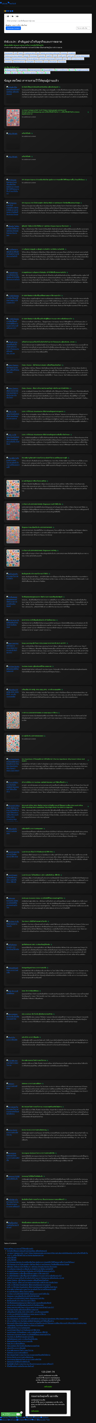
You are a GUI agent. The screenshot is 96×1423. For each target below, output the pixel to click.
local (8, 73)
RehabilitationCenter (19, 59)
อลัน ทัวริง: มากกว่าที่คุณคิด (16, 1348)
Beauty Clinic (11, 70)
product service (30, 73)
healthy (49, 56)
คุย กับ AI (13, 3)
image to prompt (82, 70)
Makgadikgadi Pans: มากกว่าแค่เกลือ (20, 1341)
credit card (62, 56)
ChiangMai (30, 62)
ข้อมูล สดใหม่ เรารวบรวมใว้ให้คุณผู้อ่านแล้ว (18, 1248)
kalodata (42, 56)
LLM (15, 53)
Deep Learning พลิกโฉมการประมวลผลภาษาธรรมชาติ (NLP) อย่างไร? (30, 1307)
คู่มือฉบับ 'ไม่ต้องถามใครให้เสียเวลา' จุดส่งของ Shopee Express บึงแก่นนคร (32, 1267)
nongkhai (71, 53)
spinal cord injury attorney (50, 53)
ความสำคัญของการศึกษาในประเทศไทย (20, 1291)
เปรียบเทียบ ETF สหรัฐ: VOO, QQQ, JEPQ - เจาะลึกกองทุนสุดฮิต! (28, 1312)
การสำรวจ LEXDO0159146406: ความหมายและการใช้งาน (26, 1314)
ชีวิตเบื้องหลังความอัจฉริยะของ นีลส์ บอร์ (20, 1366)
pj (20, 73)
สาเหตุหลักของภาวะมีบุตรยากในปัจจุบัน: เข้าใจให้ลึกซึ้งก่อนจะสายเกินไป (31, 1271)
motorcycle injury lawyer (13, 56)
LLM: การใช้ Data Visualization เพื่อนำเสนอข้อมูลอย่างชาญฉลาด (29, 1285)
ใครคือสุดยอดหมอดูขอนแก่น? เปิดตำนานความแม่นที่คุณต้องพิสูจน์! (29, 1303)
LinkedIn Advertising (47, 59)
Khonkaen (38, 62)
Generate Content (13, 28)
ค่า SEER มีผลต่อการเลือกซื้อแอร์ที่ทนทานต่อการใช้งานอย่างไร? (28, 1273)
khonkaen (33, 56)
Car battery (22, 70)
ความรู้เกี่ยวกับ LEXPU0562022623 (18, 1316)
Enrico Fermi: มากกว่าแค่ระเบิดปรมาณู (20, 1357)
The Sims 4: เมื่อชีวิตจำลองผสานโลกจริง (20, 1337)
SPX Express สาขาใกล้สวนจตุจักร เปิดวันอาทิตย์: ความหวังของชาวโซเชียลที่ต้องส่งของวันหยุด (38, 1264)
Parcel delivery (33, 59)
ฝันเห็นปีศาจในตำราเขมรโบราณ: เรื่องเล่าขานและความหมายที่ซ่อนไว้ (30, 1364)
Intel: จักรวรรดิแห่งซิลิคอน (16, 1343)
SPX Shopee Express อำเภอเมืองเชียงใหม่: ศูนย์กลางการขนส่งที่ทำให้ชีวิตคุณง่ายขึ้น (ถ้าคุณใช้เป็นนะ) (41, 1262)
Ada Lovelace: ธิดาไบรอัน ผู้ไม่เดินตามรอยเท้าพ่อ (23, 1346)
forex (55, 56)
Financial (59, 59)
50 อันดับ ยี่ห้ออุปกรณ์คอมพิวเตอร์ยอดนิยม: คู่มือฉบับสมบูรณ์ (27, 1251)
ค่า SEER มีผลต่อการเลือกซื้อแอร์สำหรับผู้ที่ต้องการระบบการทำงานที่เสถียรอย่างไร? (34, 1276)
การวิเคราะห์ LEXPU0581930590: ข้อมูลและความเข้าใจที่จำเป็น (28, 1294)
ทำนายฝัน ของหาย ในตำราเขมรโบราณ (20, 1350)
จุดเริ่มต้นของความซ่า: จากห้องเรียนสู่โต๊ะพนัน (22, 1339)
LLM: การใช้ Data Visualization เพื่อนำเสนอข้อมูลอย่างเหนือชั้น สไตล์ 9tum (32, 1287)
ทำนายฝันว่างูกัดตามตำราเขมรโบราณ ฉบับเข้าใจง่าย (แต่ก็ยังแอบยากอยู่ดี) (31, 1289)
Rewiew (7, 59)
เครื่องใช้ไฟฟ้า (12, 1258)
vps (38, 53)
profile (40, 73)
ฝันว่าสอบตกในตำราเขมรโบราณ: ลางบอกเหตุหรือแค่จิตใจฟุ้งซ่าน (28, 1355)
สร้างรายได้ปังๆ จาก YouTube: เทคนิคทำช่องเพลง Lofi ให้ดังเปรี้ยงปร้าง (30, 1321)
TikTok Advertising (82, 56)
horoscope (9, 53)
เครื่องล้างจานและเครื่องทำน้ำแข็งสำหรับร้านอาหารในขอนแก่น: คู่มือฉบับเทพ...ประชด (35, 1278)
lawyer (26, 56)
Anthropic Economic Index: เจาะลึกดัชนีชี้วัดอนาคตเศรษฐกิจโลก (29, 1334)
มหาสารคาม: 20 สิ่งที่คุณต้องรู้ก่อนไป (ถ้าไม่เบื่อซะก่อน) (25, 1305)
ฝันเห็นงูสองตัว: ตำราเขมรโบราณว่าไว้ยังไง (21, 1300)
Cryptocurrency (29, 53)
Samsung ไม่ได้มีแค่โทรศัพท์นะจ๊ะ (18, 1362)
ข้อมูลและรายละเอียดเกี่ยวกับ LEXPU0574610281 (23, 1296)
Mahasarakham (19, 62)
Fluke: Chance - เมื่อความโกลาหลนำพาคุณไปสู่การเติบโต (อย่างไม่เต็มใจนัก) (32, 1282)
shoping (64, 53)
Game (20, 53)
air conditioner (62, 70)
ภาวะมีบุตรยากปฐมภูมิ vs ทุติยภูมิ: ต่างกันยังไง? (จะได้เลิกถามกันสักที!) (30, 1269)
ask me (5, 3)
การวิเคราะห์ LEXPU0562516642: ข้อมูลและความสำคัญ (25, 1298)
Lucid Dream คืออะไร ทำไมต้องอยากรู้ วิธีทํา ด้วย (23, 1330)
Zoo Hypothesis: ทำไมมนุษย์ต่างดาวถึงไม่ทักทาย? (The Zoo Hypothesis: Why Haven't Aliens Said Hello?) (42, 1319)
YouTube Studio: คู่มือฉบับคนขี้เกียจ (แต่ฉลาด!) (22, 1310)
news (15, 73)
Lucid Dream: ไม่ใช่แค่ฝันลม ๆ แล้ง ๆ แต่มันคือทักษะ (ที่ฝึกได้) (27, 1332)
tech (65, 59)
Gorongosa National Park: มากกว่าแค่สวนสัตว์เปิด (24, 1359)
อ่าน (18, 1414)
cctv (71, 70)
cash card (71, 56)
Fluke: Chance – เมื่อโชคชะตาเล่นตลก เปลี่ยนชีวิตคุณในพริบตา (28, 1280)
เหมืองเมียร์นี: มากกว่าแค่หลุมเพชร (18, 1328)
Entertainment (35, 70)
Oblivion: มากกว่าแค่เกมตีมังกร (17, 1352)
